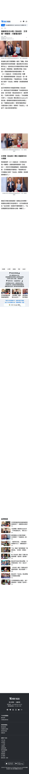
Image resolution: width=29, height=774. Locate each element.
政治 (5, 28)
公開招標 (3, 752)
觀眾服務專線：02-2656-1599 (14, 706)
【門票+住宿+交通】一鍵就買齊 (14, 278)
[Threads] (13, 709)
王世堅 (8, 269)
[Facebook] (7, 709)
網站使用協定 (4, 731)
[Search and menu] (26, 21)
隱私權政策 (3, 727)
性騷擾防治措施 (4, 729)
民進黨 (3, 269)
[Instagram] (15, 709)
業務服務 (3, 754)
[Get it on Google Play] (19, 763)
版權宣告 (3, 733)
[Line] (10, 709)
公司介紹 (3, 740)
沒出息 (23, 269)
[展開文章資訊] (26, 37)
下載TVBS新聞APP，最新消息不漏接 (14, 300)
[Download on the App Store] (9, 763)
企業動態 (3, 742)
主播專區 (3, 746)
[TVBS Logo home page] (5, 21)
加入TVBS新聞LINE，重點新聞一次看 (14, 302)
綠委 (19, 269)
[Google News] (21, 709)
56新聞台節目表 (4, 719)
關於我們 (3, 717)
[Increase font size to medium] (21, 21)
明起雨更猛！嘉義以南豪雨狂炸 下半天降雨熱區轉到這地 (16, 25)
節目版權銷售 (4, 750)
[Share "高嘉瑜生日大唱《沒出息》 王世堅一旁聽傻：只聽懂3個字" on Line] (23, 21)
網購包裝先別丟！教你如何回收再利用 (14, 286)
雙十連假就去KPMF (14, 275)
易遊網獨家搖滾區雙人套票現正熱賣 (14, 277)
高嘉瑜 (14, 269)
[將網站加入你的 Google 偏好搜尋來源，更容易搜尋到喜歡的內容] (14, 304)
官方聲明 (3, 756)
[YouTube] (18, 709)
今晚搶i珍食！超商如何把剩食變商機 (14, 284)
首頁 (2, 28)
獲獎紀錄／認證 (4, 757)
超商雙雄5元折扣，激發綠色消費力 (14, 283)
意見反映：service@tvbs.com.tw (14, 704)
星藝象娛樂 (3, 748)
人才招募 (3, 744)
